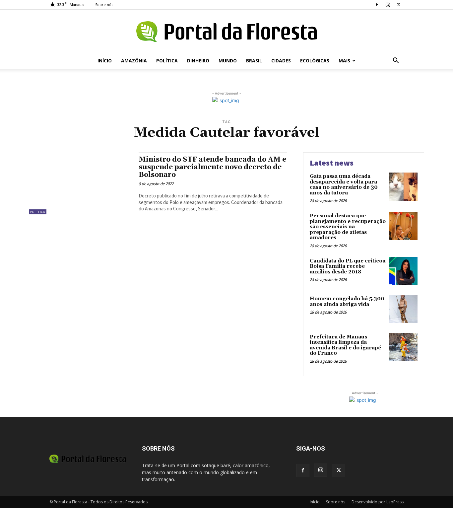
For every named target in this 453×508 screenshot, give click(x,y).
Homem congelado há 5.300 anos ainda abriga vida (347, 302)
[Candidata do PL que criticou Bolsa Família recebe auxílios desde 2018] (403, 271)
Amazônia (134, 60)
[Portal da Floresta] (226, 31)
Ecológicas (314, 60)
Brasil (254, 60)
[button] (396, 61)
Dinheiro (198, 60)
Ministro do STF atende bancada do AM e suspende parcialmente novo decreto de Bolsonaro (212, 167)
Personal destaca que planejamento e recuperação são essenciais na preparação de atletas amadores (348, 227)
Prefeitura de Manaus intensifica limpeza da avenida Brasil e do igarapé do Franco (345, 345)
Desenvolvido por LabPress (378, 502)
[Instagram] (388, 4)
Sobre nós (104, 4)
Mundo (228, 60)
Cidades (281, 60)
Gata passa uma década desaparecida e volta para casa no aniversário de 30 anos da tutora (344, 184)
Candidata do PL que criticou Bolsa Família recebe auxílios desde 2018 (348, 266)
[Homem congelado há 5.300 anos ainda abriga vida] (403, 309)
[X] (399, 4)
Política (167, 60)
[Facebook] (377, 4)
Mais (344, 60)
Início (104, 60)
